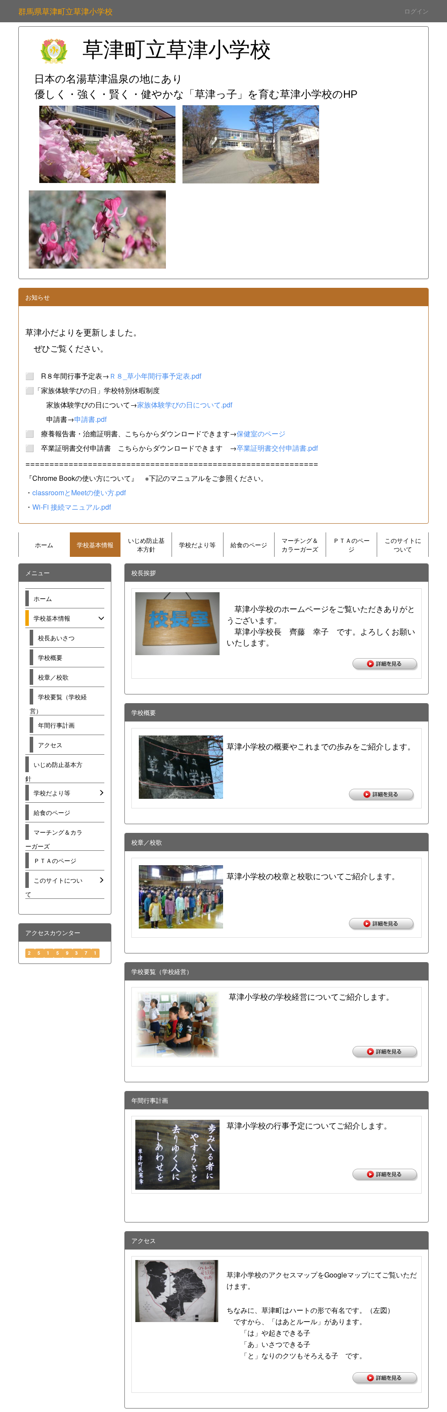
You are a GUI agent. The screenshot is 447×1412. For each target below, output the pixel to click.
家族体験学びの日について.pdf (184, 405)
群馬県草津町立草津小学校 (65, 11)
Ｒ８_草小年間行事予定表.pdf (155, 376)
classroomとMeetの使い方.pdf (79, 492)
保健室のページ (261, 433)
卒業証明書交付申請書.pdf (277, 448)
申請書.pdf (90, 419)
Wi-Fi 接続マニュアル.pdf (71, 507)
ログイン (416, 11)
